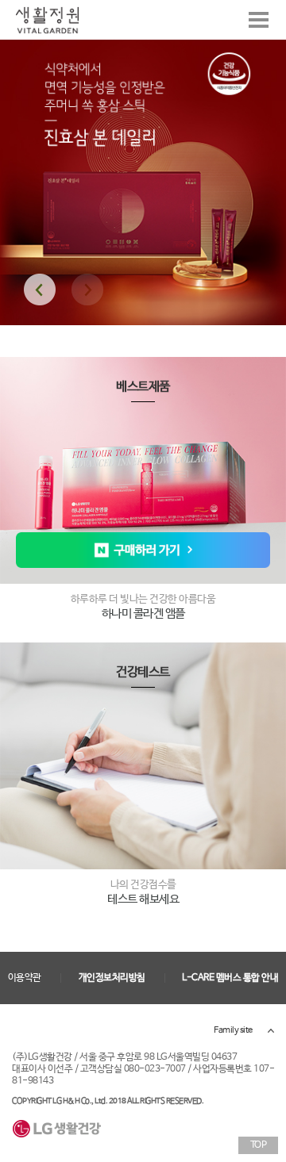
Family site (233, 1030)
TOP (258, 1145)
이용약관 (24, 978)
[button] (40, 289)
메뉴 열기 (258, 20)
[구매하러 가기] (143, 550)
